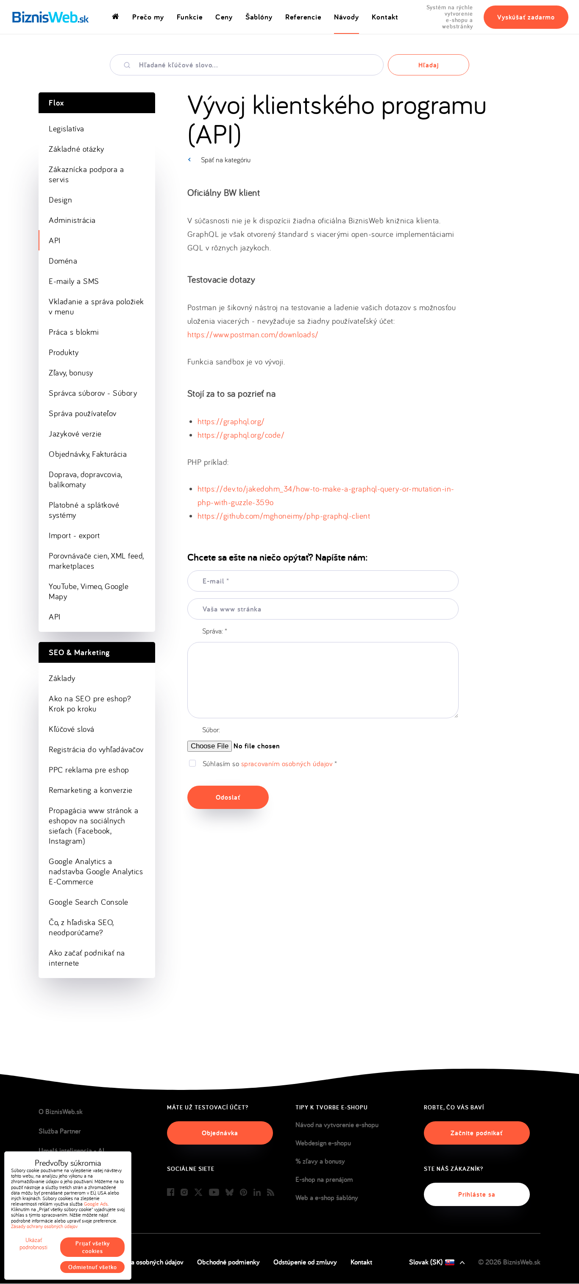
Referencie (303, 17)
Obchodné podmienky (228, 1262)
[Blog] (270, 1192)
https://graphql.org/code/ (241, 435)
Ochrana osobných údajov (147, 1262)
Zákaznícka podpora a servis (86, 174)
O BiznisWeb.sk (61, 1111)
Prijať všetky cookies (92, 1247)
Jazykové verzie (75, 433)
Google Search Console (88, 902)
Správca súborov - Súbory (93, 393)
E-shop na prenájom (324, 1179)
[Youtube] (214, 1192)
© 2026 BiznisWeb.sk (509, 1262)
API (55, 240)
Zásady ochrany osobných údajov (44, 1226)
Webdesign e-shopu (323, 1143)
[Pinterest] (243, 1192)
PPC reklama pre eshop (89, 769)
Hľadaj (428, 65)
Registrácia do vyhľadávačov (96, 749)
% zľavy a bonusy (320, 1161)
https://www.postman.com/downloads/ (253, 334)
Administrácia (72, 220)
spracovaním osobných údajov (287, 763)
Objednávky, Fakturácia (88, 454)
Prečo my (148, 17)
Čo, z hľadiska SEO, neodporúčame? (81, 927)
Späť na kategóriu (226, 159)
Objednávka (220, 1132)
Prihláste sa (476, 1194)
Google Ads (96, 1204)
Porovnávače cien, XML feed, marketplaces (96, 560)
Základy (62, 678)
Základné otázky (76, 149)
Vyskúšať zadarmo (526, 17)
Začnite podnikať (477, 1132)
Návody (346, 17)
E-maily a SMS (74, 281)
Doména (63, 261)
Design (60, 200)
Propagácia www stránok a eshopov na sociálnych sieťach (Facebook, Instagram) (93, 825)
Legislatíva (66, 128)
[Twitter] (198, 1192)
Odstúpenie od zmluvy (305, 1262)
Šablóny (259, 17)
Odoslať (228, 797)
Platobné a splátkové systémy (84, 510)
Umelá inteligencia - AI (71, 1150)
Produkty (63, 352)
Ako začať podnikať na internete (87, 958)
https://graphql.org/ (231, 421)
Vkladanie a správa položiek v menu (96, 306)
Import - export (74, 535)
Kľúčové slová (72, 729)
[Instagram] (184, 1192)
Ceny (224, 17)
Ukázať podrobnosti (33, 1244)
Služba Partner (60, 1131)
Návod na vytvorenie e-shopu (337, 1124)
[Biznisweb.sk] (51, 17)
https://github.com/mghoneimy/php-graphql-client (284, 516)
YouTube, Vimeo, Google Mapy (88, 591)
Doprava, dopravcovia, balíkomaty (85, 479)
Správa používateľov (83, 413)
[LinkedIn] (257, 1192)
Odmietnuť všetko (92, 1267)
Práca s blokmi (74, 332)
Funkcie (190, 17)
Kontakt (385, 17)
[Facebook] (170, 1192)
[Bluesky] (229, 1192)
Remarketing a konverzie (91, 790)
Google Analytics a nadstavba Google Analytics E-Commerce (96, 871)
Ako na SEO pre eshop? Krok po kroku (90, 703)
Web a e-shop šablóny (326, 1197)
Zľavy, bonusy (71, 372)
